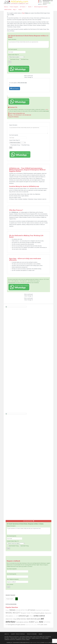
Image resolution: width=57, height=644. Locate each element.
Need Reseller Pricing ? (28, 521)
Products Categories (31, 634)
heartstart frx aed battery (42, 610)
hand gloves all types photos (16, 624)
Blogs (14, 9)
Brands (29, 6)
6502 (14, 616)
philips (35, 624)
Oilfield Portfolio (8, 9)
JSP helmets (31, 610)
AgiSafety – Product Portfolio (18, 634)
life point (23, 613)
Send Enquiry (15, 88)
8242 (41, 622)
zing (14, 619)
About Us (7, 634)
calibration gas (23, 616)
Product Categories (14, 6)
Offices (31, 616)
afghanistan (9, 619)
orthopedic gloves (38, 613)
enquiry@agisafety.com (19, 113)
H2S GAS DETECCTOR (21, 610)
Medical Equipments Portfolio (40, 6)
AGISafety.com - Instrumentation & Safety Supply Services (18, 642)
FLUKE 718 (30, 613)
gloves (37, 622)
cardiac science (39, 616)
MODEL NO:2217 (13, 612)
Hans (23, 13)
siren (45, 624)
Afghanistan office (30, 624)
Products (23, 6)
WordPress (51, 642)
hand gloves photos (22, 622)
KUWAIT (32, 622)
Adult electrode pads (33, 619)
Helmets (12, 610)
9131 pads (40, 624)
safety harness (21, 619)
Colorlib (42, 642)
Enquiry (20, 9)
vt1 (17, 616)
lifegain (7, 610)
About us (6, 6)
